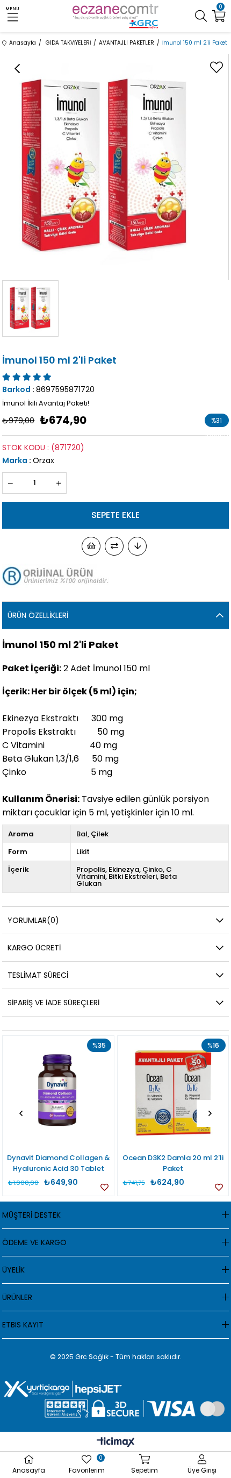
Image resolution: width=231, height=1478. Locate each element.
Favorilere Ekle (104, 1187)
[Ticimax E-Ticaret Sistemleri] (116, 1442)
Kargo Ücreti (34, 947)
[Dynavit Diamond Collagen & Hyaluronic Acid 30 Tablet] (58, 1091)
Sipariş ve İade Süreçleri (53, 1002)
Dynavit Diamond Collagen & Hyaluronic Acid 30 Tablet (58, 1163)
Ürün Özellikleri (38, 615)
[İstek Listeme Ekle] (91, 546)
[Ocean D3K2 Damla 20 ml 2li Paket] (173, 1091)
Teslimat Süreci (38, 975)
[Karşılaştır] (114, 546)
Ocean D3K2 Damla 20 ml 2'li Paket (172, 1163)
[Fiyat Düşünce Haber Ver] (137, 546)
